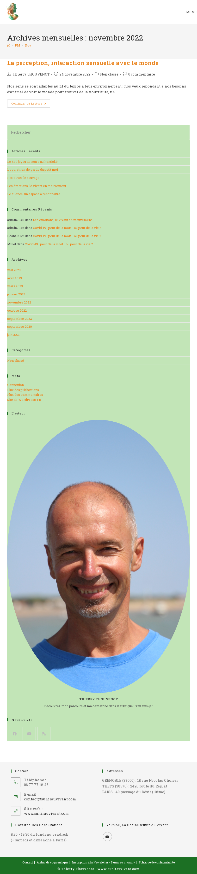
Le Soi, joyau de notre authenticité (32, 161)
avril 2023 (14, 278)
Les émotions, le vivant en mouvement (36, 186)
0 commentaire (141, 74)
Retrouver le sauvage (23, 177)
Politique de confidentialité (157, 862)
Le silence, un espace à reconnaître (33, 194)
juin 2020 (13, 334)
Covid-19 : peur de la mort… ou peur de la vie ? (67, 228)
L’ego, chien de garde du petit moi (32, 169)
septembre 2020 (19, 326)
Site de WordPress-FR (24, 399)
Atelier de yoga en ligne (52, 862)
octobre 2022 (17, 310)
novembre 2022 (19, 302)
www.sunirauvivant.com (46, 813)
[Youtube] (29, 733)
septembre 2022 (19, 318)
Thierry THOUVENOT (31, 74)
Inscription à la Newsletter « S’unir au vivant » (103, 862)
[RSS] (43, 733)
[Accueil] (8, 45)
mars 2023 (15, 286)
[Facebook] (14, 733)
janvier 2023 (16, 294)
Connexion (15, 385)
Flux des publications (23, 390)
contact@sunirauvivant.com (50, 799)
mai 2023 (14, 270)
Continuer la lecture (30, 104)
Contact (27, 862)
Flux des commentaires (25, 394)
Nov (28, 45)
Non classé (109, 74)
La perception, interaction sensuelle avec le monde (83, 63)
